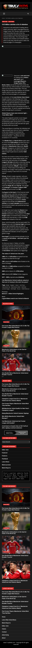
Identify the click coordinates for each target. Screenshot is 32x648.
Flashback (5, 459)
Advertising (5, 635)
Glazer (17, 285)
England (12, 285)
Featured (4, 453)
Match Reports (6, 468)
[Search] (28, 13)
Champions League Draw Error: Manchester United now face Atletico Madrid (16, 570)
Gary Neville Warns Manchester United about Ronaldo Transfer (16, 362)
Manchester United (15, 287)
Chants (4, 629)
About (3, 638)
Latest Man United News (9, 620)
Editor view (4, 21)
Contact (4, 632)
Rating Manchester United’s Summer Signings (15, 413)
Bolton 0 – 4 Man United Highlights (13, 292)
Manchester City (6, 287)
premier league (6, 289)
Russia (18, 289)
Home (3, 617)
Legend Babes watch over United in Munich (15, 297)
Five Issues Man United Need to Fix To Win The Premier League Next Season (16, 315)
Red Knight (13, 289)
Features (4, 456)
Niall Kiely (24, 287)
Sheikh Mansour (25, 289)
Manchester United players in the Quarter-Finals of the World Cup (16, 339)
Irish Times (22, 285)
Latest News (11, 21)
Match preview (6, 465)
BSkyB (7, 285)
